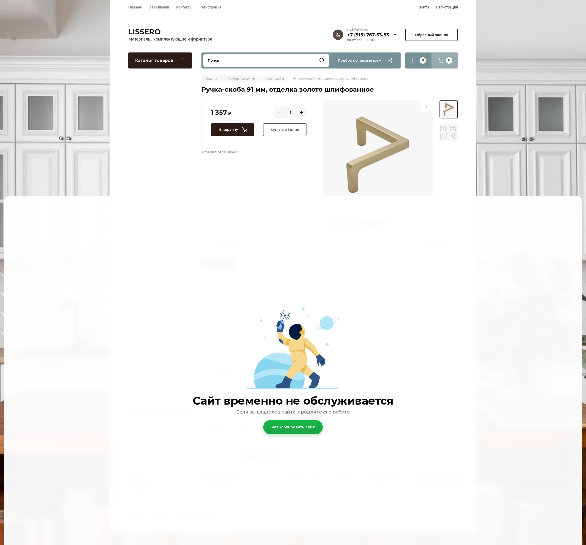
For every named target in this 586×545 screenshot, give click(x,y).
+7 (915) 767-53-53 (368, 35)
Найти (322, 60)
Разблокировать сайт (293, 427)
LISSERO (144, 32)
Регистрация (447, 7)
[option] (378, 155)
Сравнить (426, 106)
